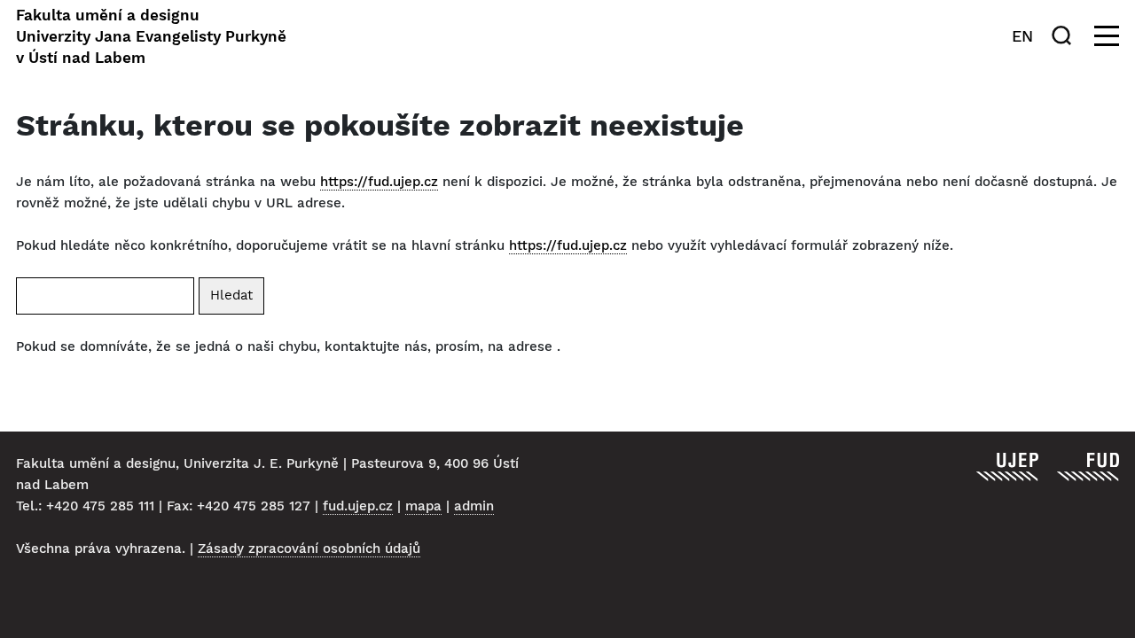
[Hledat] (1065, 35)
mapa (423, 506)
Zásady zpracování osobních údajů (309, 548)
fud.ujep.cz (358, 506)
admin (474, 506)
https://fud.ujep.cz (379, 182)
